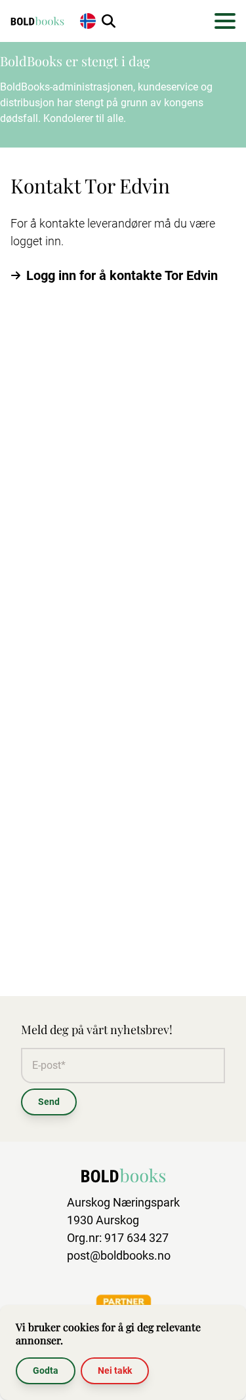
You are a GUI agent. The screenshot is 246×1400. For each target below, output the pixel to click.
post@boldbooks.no (119, 1255)
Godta (45, 1370)
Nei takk (115, 1370)
